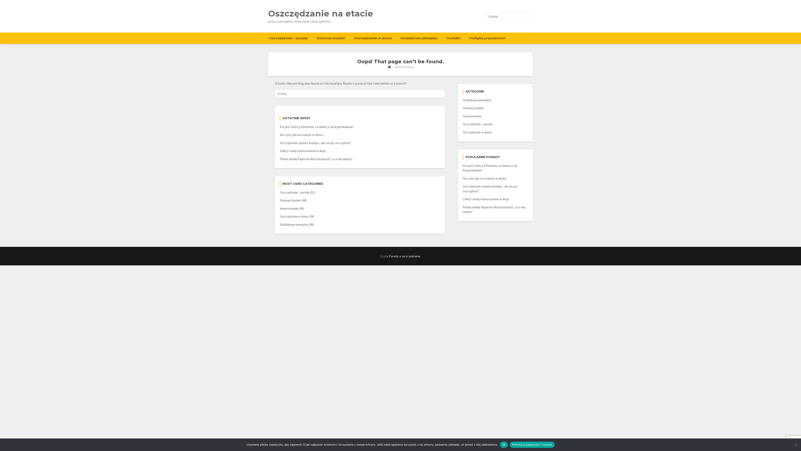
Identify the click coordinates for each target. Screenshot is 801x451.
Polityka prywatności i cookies (532, 444)
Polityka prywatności (487, 38)
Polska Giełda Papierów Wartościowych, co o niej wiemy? (316, 159)
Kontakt (454, 38)
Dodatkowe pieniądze (419, 38)
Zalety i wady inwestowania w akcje (303, 151)
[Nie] (796, 445)
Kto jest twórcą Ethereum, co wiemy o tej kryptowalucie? (317, 127)
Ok (504, 444)
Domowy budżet (331, 38)
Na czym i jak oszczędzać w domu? (302, 135)
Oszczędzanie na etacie (320, 13)
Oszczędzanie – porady (288, 38)
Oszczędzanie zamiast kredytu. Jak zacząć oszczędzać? (315, 143)
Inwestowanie (289, 208)
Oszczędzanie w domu (373, 38)
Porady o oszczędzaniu (404, 256)
